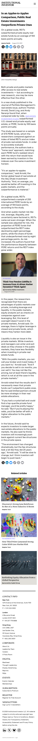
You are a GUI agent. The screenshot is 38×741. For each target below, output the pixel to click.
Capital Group (15, 583)
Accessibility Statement (10, 722)
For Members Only (8, 538)
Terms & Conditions (21, 717)
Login (16, 737)
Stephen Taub (6, 509)
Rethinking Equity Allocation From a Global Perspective (18, 578)
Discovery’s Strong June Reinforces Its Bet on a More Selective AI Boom (18, 505)
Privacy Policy (28, 722)
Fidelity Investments (18, 289)
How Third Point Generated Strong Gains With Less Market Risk (18, 542)
